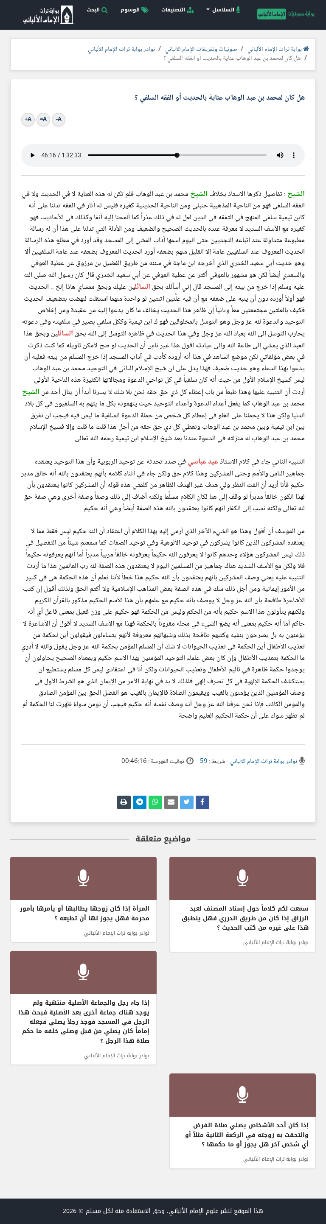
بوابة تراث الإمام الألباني (275, 49)
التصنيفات (174, 9)
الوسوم (131, 9)
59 (204, 761)
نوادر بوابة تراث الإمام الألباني (121, 49)
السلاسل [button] (223, 9)
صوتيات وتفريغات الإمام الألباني (201, 49)
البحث (94, 9)
